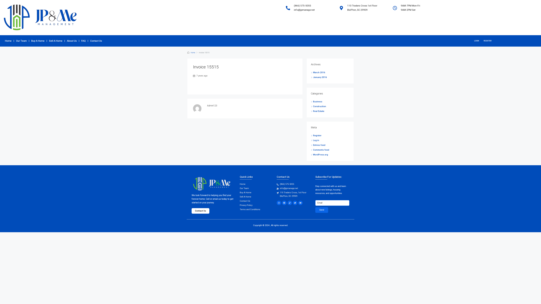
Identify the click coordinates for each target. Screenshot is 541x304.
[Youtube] (300, 203)
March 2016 (319, 72)
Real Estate (318, 111)
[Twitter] (295, 203)
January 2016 (320, 77)
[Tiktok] (290, 203)
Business (317, 101)
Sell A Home (55, 40)
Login (476, 41)
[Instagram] (279, 203)
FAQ (83, 40)
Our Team (21, 40)
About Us (72, 40)
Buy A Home (38, 40)
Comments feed (321, 150)
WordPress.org (320, 154)
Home (8, 40)
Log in (316, 140)
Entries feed (319, 145)
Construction (319, 106)
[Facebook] (284, 203)
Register (488, 41)
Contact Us (96, 40)
